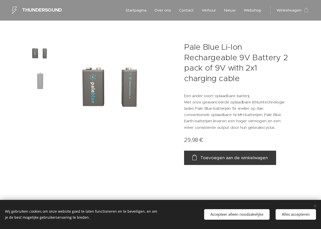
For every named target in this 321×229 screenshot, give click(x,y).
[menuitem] (137, 10)
